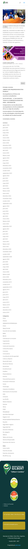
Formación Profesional (9, 381)
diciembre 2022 (7, 196)
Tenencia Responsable (8, 439)
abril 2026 (5, 135)
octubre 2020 (6, 254)
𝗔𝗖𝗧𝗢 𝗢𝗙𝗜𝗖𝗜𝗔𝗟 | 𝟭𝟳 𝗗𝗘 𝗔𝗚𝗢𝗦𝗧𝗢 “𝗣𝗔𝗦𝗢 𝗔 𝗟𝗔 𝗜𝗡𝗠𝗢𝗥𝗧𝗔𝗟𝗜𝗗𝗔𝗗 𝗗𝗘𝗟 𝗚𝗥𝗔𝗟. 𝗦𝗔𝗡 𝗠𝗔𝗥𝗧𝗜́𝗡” (13, 100)
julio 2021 (5, 231)
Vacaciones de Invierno (9, 442)
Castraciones (6, 343)
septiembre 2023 (7, 173)
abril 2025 (5, 150)
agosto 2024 (6, 158)
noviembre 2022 (7, 198)
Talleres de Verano (8, 437)
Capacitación (6, 341)
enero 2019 (6, 307)
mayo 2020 (6, 267)
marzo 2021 (6, 241)
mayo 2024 (6, 163)
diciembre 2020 (7, 249)
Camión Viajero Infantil (8, 62)
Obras (4, 407)
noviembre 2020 (7, 251)
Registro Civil (6, 417)
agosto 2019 (6, 289)
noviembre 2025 (7, 148)
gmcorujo (18, 545)
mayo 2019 (6, 297)
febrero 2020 (6, 274)
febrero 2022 (6, 221)
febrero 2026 (6, 140)
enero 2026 (6, 143)
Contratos (5, 351)
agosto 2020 (6, 259)
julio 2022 (5, 208)
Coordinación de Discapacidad (11, 356)
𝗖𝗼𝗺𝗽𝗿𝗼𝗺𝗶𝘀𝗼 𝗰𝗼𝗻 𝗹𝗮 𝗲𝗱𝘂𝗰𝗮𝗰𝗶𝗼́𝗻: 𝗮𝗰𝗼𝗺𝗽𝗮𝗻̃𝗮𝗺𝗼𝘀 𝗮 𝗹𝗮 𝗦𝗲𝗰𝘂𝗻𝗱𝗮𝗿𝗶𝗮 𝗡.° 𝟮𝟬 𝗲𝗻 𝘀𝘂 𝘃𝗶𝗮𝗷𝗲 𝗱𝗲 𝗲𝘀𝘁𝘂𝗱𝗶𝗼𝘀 (13, 107)
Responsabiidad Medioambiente (11, 419)
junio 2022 (5, 211)
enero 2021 (6, 246)
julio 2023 (5, 178)
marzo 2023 (6, 188)
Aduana (5, 321)
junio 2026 (5, 130)
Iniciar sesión (6, 448)
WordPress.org (7, 456)
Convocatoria (6, 353)
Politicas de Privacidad (8, 504)
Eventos (5, 376)
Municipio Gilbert (8, 27)
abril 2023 (5, 186)
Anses (4, 326)
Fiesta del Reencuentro (9, 379)
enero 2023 (6, 193)
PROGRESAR (6, 412)
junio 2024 (5, 160)
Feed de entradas (7, 450)
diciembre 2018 (7, 310)
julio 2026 (5, 127)
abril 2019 (5, 299)
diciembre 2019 (7, 279)
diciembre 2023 (7, 165)
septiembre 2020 (7, 256)
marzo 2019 (6, 302)
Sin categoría (6, 432)
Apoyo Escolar (6, 328)
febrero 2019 (6, 305)
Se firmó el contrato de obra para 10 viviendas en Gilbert (14, 26)
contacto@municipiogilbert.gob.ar (11, 524)
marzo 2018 (6, 312)
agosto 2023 (6, 175)
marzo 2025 (6, 153)
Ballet (4, 333)
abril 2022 (5, 216)
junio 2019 (5, 294)
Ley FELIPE (5, 399)
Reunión (5, 422)
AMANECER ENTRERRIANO (10, 323)
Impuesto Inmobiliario (8, 389)
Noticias (21, 27)
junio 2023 (5, 181)
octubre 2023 (6, 170)
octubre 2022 (6, 201)
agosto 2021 (6, 229)
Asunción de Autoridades (9, 331)
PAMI (4, 409)
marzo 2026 (6, 138)
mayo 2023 (6, 183)
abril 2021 (5, 239)
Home (4, 384)
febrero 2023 (6, 191)
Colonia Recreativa (8, 348)
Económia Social (7, 369)
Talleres (5, 434)
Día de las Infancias (8, 364)
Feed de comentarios (8, 453)
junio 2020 (5, 264)
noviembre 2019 (7, 282)
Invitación (5, 396)
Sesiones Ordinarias (8, 429)
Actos (4, 318)
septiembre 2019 (7, 287)
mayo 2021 (6, 236)
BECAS (4, 336)
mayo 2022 (6, 213)
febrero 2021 (6, 244)
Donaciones (6, 366)
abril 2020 (5, 269)
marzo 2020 (6, 272)
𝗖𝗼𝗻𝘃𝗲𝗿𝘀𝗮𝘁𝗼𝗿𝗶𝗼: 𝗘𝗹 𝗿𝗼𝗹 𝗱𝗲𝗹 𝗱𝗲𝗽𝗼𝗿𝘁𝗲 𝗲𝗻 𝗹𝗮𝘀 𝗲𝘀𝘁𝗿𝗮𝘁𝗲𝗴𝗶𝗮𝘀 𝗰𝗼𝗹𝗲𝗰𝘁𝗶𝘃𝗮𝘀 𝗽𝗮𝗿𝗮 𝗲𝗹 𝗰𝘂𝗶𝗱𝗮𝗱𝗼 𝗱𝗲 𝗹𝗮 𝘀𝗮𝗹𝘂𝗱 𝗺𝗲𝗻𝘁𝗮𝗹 (13, 113)
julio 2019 (5, 292)
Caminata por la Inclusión (9, 338)
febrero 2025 (6, 155)
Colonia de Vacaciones (8, 346)
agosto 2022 (6, 206)
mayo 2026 (6, 132)
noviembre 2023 (7, 168)
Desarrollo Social (7, 361)
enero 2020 (6, 277)
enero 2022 (6, 224)
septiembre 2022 (7, 203)
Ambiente (6, 505)
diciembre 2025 (7, 145)
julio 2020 (5, 262)
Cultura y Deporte (7, 358)
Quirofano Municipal (8, 414)
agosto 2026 (6, 125)
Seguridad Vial (6, 427)
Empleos (5, 371)
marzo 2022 (6, 218)
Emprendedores (7, 374)
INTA (4, 394)
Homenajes (6, 386)
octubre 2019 (6, 284)
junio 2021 (5, 234)
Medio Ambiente (7, 402)
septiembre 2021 (7, 226)
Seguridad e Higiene (8, 424)
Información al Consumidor (10, 391)
